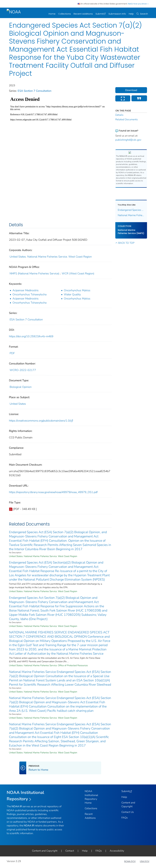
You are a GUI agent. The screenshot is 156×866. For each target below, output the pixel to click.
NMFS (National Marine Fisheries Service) (34, 273)
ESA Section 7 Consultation (34, 91)
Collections (64, 13)
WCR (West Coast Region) (78, 273)
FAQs (124, 817)
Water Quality (72, 294)
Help (131, 13)
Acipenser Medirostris (25, 290)
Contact (69, 850)
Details (119, 115)
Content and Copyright (44, 850)
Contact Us (127, 812)
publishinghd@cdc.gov (128, 140)
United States (18, 404)
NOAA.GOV (130, 861)
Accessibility (117, 850)
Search (144, 13)
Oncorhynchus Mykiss (77, 290)
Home (52, 13)
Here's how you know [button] (137, 3)
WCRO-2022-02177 (23, 370)
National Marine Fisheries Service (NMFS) (131, 232)
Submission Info (117, 13)
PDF (12, 353)
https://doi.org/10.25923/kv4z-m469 (31, 336)
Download (131, 90)
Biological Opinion (21, 387)
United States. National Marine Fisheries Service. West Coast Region (51, 256)
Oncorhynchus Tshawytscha (29, 294)
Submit (99, 13)
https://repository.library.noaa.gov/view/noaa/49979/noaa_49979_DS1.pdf (53, 492)
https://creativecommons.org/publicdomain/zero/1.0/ (39, 420)
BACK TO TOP (126, 243)
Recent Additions (83, 13)
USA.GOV (144, 861)
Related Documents (126, 119)
